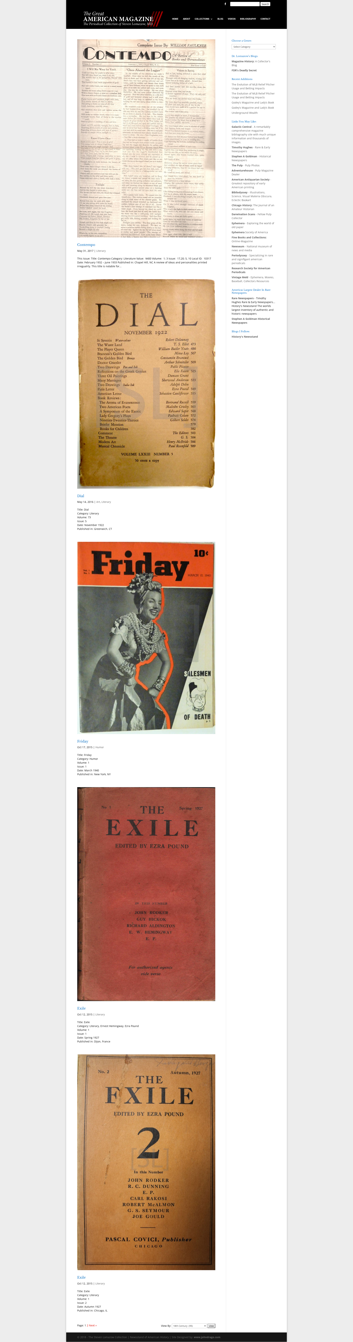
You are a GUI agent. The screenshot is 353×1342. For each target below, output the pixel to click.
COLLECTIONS (202, 19)
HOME (175, 19)
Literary (101, 251)
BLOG (220, 19)
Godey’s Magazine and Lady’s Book (253, 102)
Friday (82, 741)
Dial (80, 496)
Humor (99, 747)
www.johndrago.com (207, 1337)
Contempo (86, 245)
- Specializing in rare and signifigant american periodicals (252, 259)
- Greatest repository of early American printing (251, 183)
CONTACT (265, 19)
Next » (93, 1325)
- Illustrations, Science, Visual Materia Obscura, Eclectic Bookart (252, 196)
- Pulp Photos (246, 165)
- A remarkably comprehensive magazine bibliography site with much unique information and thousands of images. (254, 134)
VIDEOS (232, 19)
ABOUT (186, 19)
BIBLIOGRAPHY (248, 19)
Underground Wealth (245, 112)
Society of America (250, 232)
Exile (81, 1008)
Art (98, 502)
